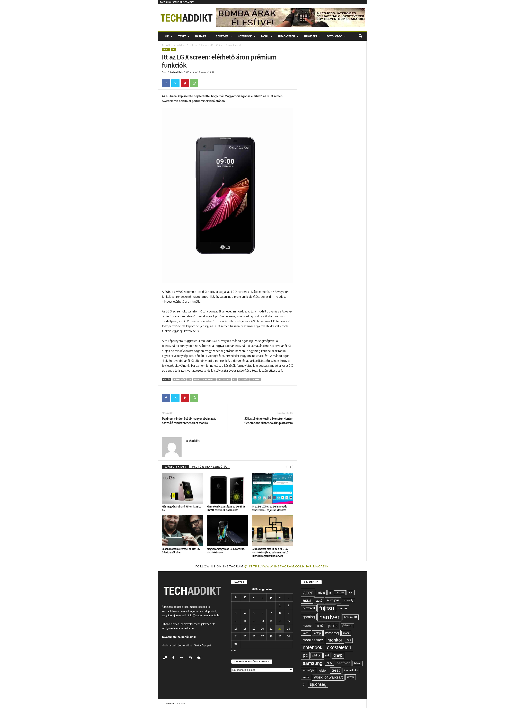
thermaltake (351, 670)
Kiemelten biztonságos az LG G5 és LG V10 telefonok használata (226, 508)
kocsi (306, 633)
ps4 (327, 655)
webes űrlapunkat (205, 611)
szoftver (343, 663)
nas (349, 640)
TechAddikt (167, 45)
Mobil (265, 36)
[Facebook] (166, 83)
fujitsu (326, 608)
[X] (175, 83)
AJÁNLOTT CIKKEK (175, 466)
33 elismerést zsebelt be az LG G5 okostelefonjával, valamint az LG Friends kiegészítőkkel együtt (270, 552)
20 (262, 628)
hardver (329, 617)
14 (271, 620)
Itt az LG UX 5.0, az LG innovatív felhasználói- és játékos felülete (269, 508)
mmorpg (332, 633)
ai (330, 592)
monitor (335, 640)
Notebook (245, 36)
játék (333, 625)
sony (329, 663)
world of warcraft (328, 677)
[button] (360, 36)
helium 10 (350, 617)
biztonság (348, 600)
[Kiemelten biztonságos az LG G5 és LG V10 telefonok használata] (227, 488)
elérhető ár (179, 379)
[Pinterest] (185, 83)
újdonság (243, 379)
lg (190, 379)
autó (319, 600)
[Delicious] (166, 658)
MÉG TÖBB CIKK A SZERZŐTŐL (209, 466)
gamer (343, 608)
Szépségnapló (202, 645)
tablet (357, 663)
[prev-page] (286, 467)
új (234, 379)
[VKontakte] (199, 658)
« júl (233, 650)
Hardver (200, 36)
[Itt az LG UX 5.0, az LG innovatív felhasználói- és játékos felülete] (272, 488)
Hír (167, 36)
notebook (312, 647)
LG (187, 45)
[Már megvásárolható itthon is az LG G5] (182, 488)
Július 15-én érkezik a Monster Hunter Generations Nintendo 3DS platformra (268, 421)
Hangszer (310, 36)
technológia (308, 670)
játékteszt (347, 625)
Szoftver (222, 36)
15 (279, 620)
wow (350, 677)
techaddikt (176, 72)
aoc (350, 592)
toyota (306, 677)
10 (235, 620)
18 (244, 628)
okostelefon (224, 379)
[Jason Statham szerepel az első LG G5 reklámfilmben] (182, 530)
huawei (307, 625)
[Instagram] (191, 658)
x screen (255, 379)
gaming (309, 617)
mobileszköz (209, 379)
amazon (340, 592)
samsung (312, 663)
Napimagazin (169, 645)
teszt (336, 670)
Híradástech (286, 36)
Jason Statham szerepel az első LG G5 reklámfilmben (181, 550)
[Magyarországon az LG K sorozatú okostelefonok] (227, 530)
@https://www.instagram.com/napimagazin (286, 566)
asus (307, 600)
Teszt (182, 36)
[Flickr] (182, 658)
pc (305, 655)
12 (253, 620)
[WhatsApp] (194, 83)
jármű (320, 625)
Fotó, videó (334, 36)
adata (321, 592)
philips (316, 655)
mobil (196, 379)
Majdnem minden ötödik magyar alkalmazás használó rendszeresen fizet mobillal (189, 421)
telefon (322, 670)
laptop (317, 633)
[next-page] (291, 467)
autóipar (333, 600)
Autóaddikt (185, 645)
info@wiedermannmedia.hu (204, 615)
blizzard (309, 608)
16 (288, 620)
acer (308, 593)
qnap (337, 655)
